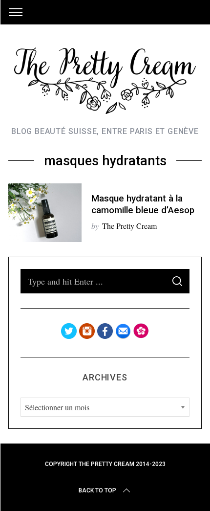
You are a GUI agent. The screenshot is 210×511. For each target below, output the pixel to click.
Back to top (97, 490)
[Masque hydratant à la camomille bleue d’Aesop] (45, 212)
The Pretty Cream (129, 226)
